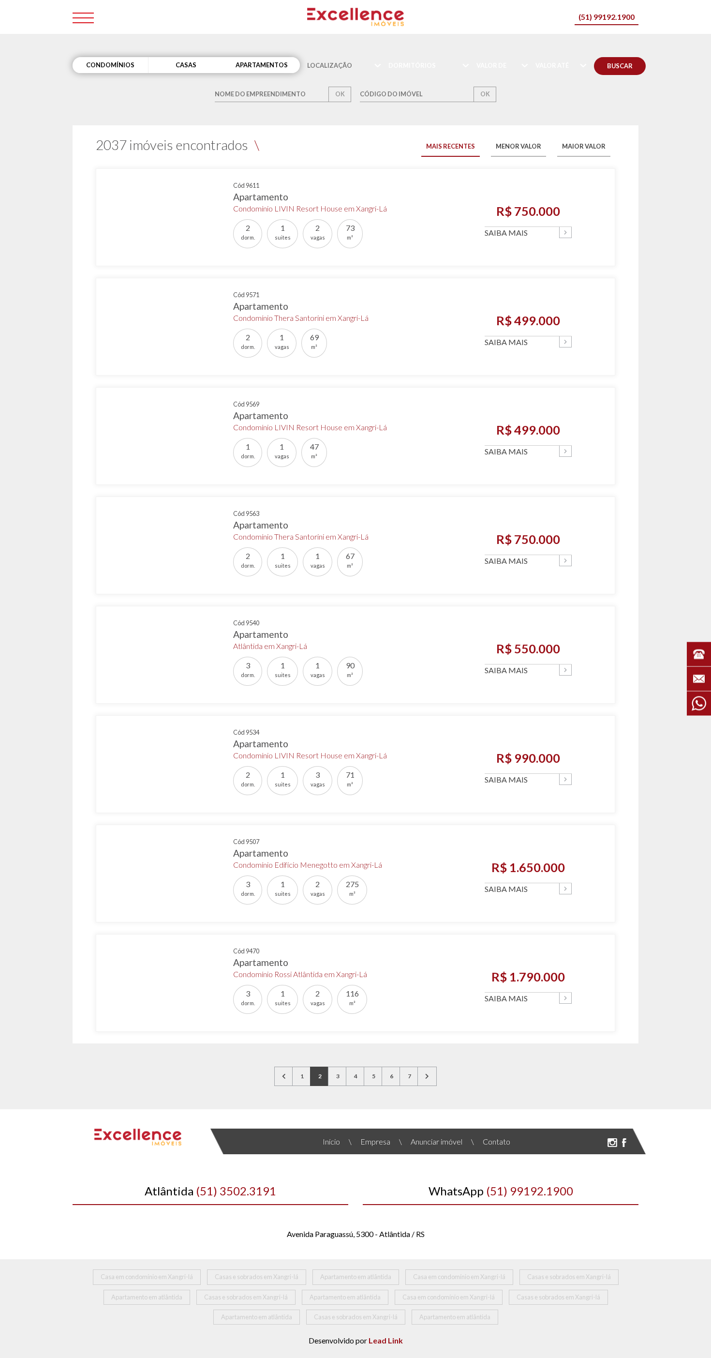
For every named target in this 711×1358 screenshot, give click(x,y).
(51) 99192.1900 (606, 16)
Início (331, 1141)
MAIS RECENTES (450, 146)
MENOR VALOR (518, 146)
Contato (490, 1141)
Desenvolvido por (356, 1340)
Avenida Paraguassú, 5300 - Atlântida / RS (356, 1233)
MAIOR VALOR (584, 146)
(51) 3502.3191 (210, 1191)
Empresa (369, 1141)
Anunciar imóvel (430, 1141)
